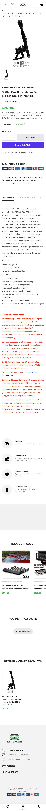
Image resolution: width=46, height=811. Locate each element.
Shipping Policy (27, 197)
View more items (23, 631)
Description (8, 197)
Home (4, 10)
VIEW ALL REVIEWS (11, 101)
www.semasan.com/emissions (28, 354)
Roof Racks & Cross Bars (12, 582)
